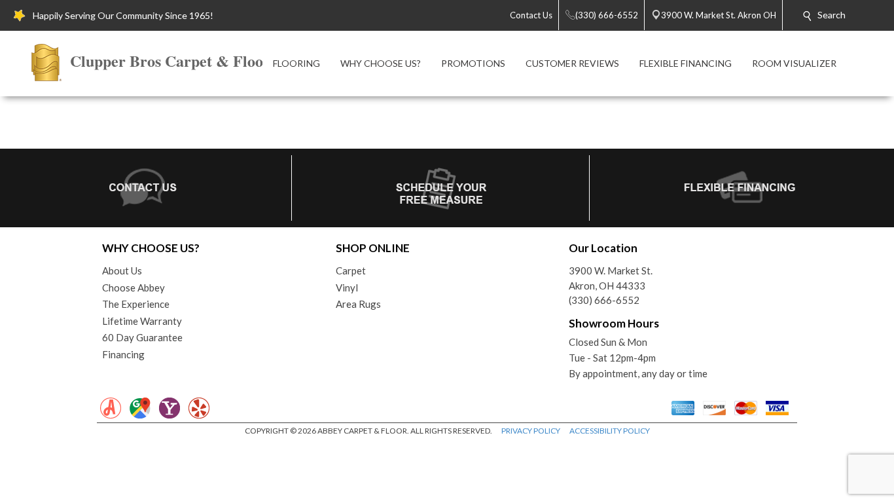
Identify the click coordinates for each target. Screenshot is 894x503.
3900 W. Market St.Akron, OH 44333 (611, 278)
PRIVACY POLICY (530, 431)
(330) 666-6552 (604, 300)
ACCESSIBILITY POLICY (609, 431)
